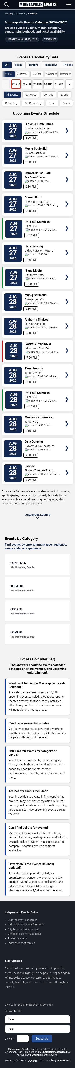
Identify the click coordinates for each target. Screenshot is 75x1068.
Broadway (11, 103)
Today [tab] (18, 64)
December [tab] (65, 74)
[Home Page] (38, 5)
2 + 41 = (9, 1038)
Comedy (48, 94)
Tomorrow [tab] (50, 64)
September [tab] (22, 74)
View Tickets (67, 124)
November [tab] (51, 74)
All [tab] (6, 64)
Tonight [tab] (33, 64)
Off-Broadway (33, 103)
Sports (64, 94)
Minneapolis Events (15, 13)
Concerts (30, 94)
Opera (66, 103)
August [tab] (8, 74)
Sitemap (33, 1060)
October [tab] (37, 74)
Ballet (52, 103)
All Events (12, 94)
